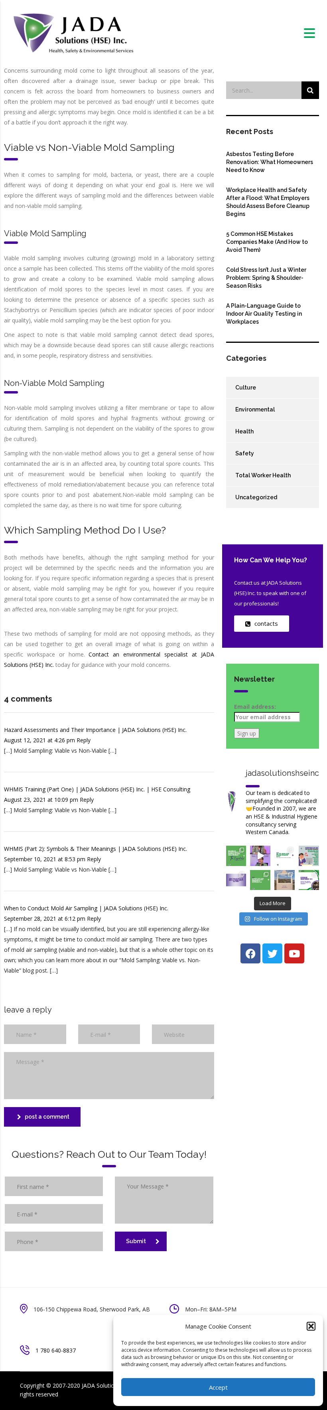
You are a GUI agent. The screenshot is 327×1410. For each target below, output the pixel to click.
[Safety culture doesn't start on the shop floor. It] (236, 880)
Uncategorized (256, 497)
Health (244, 431)
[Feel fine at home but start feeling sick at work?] (309, 856)
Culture (245, 387)
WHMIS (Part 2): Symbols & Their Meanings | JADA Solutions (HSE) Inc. (95, 848)
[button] (311, 1326)
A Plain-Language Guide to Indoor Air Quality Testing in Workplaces (264, 314)
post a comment (47, 1116)
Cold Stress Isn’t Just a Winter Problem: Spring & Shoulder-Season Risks (266, 278)
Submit (136, 1241)
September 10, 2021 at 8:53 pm (45, 859)
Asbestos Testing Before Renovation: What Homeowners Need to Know (269, 162)
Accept (218, 1387)
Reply (84, 740)
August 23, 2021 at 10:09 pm (42, 799)
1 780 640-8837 (55, 1350)
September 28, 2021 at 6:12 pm (45, 918)
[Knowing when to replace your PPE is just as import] (284, 856)
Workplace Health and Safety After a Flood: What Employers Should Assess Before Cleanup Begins (267, 202)
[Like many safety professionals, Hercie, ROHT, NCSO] (260, 856)
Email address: (255, 706)
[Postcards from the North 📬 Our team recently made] (284, 880)
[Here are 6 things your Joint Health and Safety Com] (260, 880)
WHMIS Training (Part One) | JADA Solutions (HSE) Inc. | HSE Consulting (97, 789)
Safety (244, 453)
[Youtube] (294, 953)
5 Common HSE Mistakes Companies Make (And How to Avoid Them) (267, 242)
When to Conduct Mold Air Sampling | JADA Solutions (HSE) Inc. (86, 908)
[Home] (72, 32)
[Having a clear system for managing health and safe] (236, 856)
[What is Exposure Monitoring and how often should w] (309, 880)
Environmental (255, 409)
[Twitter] (272, 953)
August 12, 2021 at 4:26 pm (40, 740)
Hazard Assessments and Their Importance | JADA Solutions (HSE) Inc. (95, 730)
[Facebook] (250, 953)
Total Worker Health (263, 475)
